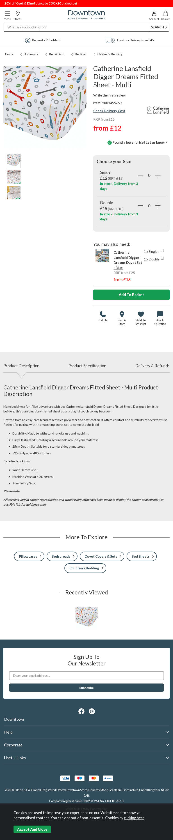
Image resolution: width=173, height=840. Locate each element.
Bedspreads (61, 556)
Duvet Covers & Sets (101, 556)
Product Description (21, 365)
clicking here (134, 818)
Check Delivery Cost (109, 111)
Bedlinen (80, 54)
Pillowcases (28, 556)
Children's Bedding (109, 54)
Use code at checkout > (42, 3)
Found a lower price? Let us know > (140, 142)
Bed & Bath (56, 54)
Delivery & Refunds (152, 365)
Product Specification (87, 365)
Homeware (31, 54)
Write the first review (109, 95)
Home (9, 54)
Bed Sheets (141, 556)
